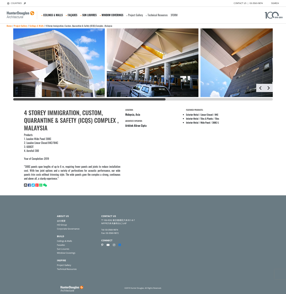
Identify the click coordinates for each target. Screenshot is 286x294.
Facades (61, 244)
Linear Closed (207, 114)
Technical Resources (158, 15)
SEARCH (275, 3)
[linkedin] (120, 245)
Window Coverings (66, 252)
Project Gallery (135, 15)
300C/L (215, 122)
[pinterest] (103, 245)
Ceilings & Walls (36, 25)
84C (216, 114)
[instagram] (115, 245)
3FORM (174, 15)
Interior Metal (192, 118)
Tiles (217, 118)
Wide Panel (205, 122)
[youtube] (109, 245)
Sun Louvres (63, 248)
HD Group (62, 224)
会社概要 (61, 220)
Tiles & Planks (206, 118)
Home (9, 25)
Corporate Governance (68, 228)
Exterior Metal (192, 114)
